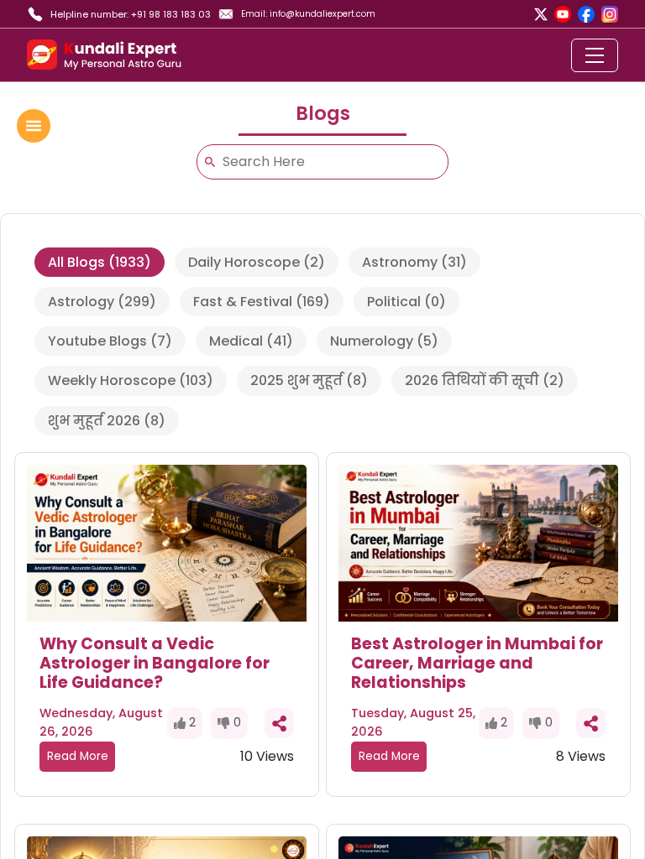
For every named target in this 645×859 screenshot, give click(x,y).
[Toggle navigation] (594, 55)
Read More (77, 756)
